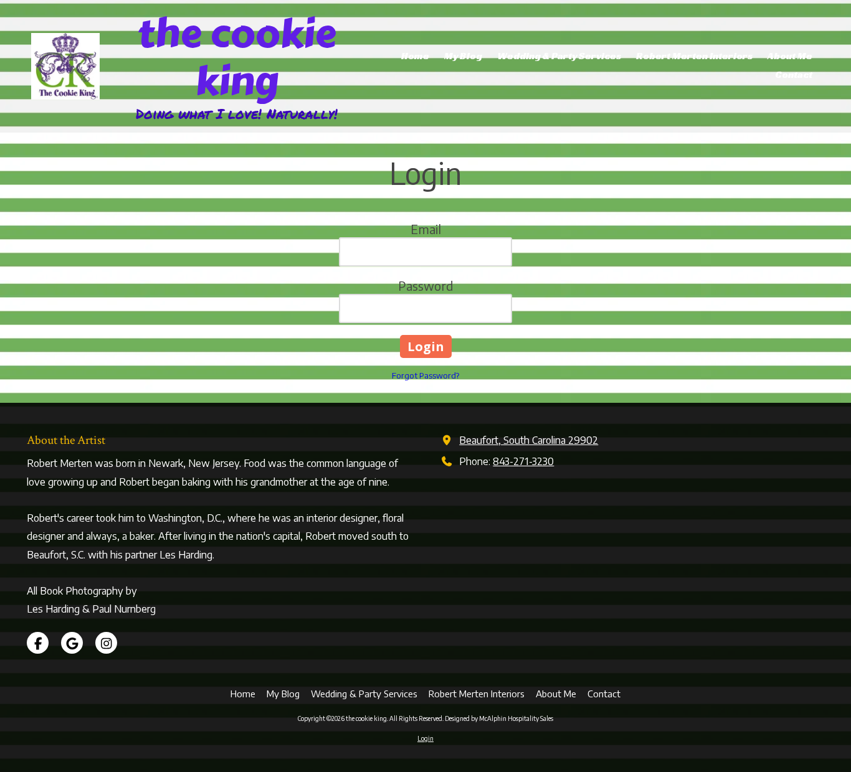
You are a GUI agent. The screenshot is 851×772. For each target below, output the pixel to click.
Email (426, 229)
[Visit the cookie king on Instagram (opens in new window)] (106, 643)
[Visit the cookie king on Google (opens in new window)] (72, 643)
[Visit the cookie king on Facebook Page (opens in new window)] (38, 643)
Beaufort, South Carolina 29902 (528, 439)
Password (426, 285)
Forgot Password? (425, 375)
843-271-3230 (523, 461)
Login (425, 738)
